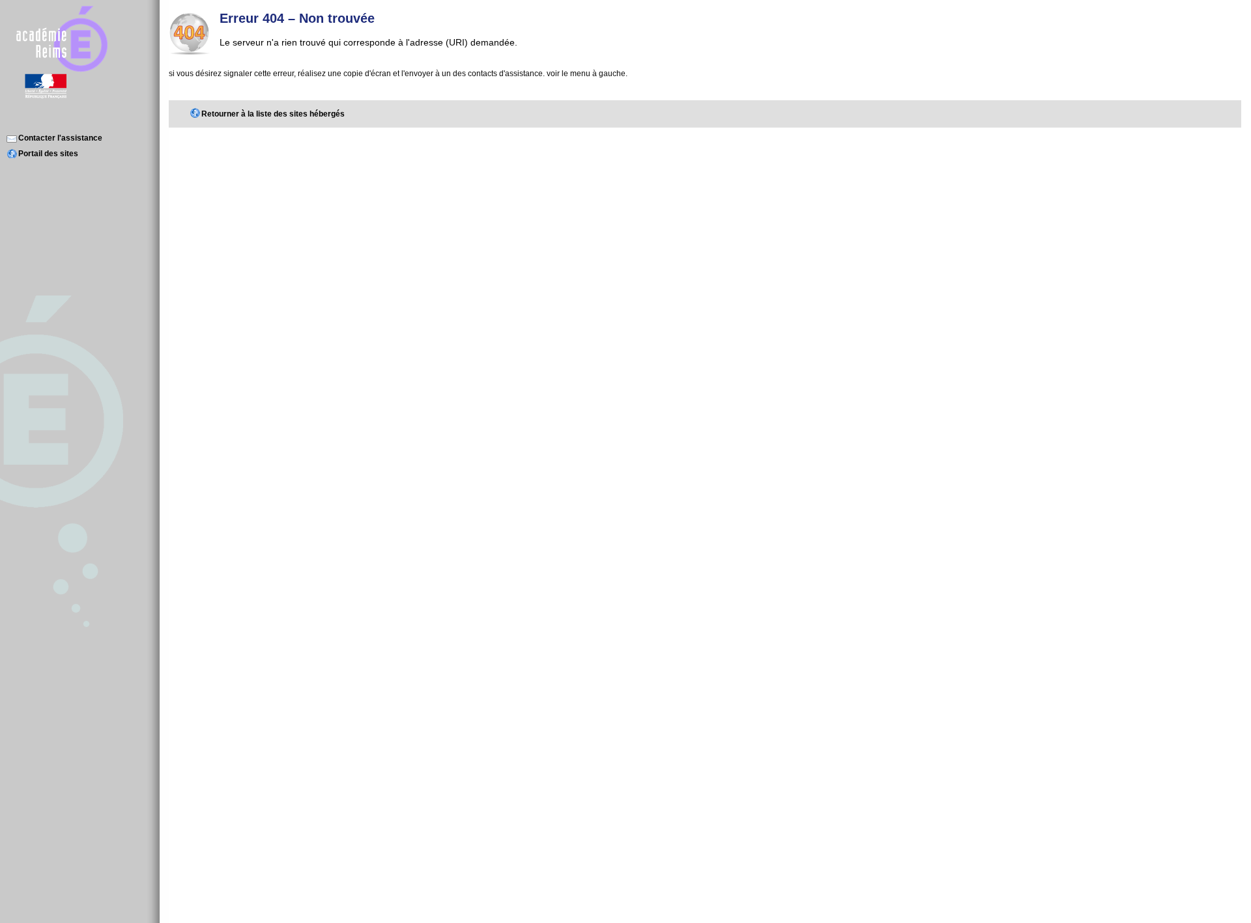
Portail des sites (48, 153)
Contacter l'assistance (60, 138)
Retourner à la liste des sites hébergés (273, 113)
